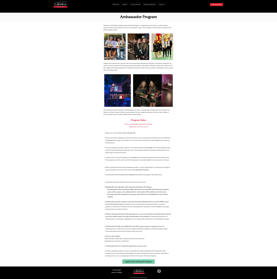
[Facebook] (159, 271)
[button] (115, 4)
